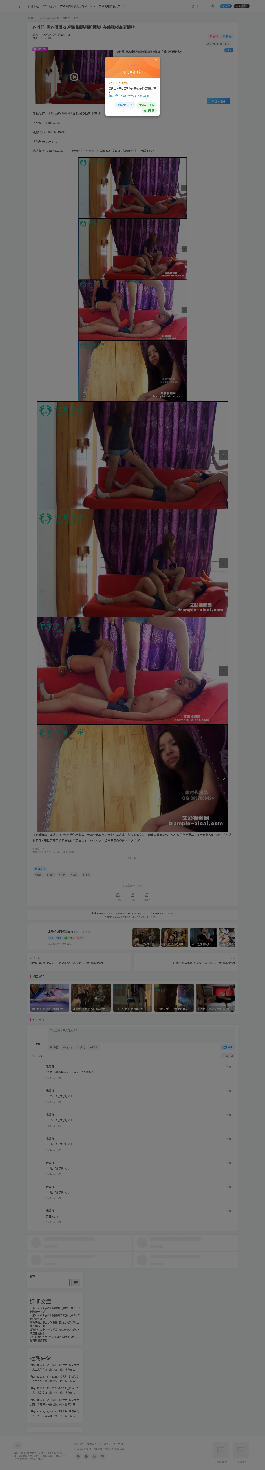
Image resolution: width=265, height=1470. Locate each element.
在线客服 (149, 110)
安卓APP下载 (125, 105)
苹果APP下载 (146, 105)
